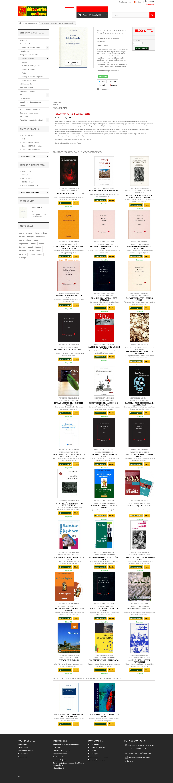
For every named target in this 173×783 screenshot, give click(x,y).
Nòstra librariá (58, 768)
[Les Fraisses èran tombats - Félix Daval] (139, 535)
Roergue (30, 236)
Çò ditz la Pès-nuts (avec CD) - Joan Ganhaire (69, 504)
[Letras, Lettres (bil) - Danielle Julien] (69, 381)
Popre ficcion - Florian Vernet (69, 349)
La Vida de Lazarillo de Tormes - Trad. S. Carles (68, 247)
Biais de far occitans (27, 91)
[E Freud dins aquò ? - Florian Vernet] (139, 432)
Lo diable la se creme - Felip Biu (69, 193)
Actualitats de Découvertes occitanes (66, 745)
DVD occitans (25, 98)
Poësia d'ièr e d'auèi (28, 69)
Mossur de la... (37, 207)
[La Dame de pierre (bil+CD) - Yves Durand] (69, 586)
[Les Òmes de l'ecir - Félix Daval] (104, 638)
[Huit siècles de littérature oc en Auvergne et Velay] (69, 432)
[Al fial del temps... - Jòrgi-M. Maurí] (104, 483)
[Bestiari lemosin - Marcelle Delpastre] (139, 327)
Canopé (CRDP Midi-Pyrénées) (32, 146)
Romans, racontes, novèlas (30, 66)
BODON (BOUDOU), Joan (30, 185)
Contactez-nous (125, 2)
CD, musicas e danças (28, 95)
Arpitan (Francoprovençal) (30, 109)
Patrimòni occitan (26, 87)
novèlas (22, 236)
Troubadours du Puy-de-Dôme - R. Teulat (68, 558)
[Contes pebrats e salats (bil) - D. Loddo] (104, 697)
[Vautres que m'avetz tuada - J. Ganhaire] (104, 586)
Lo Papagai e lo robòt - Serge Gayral (104, 247)
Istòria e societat (26, 84)
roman (41, 244)
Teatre (23, 73)
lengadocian (23, 244)
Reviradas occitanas (28, 80)
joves (36, 240)
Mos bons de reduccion (96, 760)
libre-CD (22, 247)
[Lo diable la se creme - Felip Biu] (69, 171)
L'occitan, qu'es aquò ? (61, 751)
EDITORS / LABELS (29, 129)
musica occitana (25, 240)
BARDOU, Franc (27, 178)
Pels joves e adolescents (29, 55)
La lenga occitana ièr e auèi (30, 47)
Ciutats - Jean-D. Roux (69, 660)
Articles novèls (23, 748)
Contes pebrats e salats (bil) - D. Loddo (104, 715)
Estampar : (105, 89)
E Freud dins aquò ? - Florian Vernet (139, 455)
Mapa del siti (22, 757)
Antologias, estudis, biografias (32, 77)
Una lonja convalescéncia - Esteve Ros (139, 247)
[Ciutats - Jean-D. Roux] (69, 638)
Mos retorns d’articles (96, 748)
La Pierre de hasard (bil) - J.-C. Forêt (69, 296)
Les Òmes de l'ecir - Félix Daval (104, 660)
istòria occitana (41, 233)
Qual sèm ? (57, 748)
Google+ (103, 85)
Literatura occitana (27, 58)
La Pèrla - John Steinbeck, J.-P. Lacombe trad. (139, 404)
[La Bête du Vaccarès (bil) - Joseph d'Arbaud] (104, 327)
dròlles (31, 251)
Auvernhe (22, 251)
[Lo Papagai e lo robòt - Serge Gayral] (104, 224)
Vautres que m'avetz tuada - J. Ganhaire (104, 609)
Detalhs (55, 104)
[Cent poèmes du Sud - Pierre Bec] (104, 171)
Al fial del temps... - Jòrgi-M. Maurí (104, 507)
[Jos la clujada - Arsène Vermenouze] (139, 638)
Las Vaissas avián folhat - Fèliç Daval (104, 558)
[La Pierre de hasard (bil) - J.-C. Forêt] (69, 276)
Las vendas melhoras (25, 751)
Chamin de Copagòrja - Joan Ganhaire (104, 299)
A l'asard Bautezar (28, 135)
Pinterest (114, 85)
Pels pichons (24, 51)
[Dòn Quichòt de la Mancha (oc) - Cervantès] (104, 381)
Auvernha (22, 254)
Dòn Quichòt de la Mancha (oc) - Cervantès (104, 404)
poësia (39, 254)
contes (38, 251)
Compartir (113, 81)
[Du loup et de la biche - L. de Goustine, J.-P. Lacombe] (139, 171)
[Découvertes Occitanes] (39, 11)
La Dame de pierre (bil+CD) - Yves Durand (69, 609)
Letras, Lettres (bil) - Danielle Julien (68, 404)
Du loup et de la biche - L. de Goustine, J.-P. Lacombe (139, 196)
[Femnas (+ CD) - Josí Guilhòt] (139, 483)
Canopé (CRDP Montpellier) (31, 149)
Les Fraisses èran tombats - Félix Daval (139, 558)
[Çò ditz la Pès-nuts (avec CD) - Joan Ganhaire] (69, 483)
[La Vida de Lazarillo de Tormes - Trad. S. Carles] (69, 224)
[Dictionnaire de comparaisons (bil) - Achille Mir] (69, 697)
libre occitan (41, 236)
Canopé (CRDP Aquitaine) (30, 142)
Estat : (99, 42)
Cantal (30, 247)
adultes (33, 244)
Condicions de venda (60, 757)
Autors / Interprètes (32, 165)
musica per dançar (26, 233)
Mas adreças (93, 754)
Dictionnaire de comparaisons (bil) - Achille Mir (68, 715)
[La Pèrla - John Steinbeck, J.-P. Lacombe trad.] (139, 381)
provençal (22, 258)
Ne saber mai (57, 102)
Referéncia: (101, 38)
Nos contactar (23, 754)
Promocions (22, 745)
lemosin (38, 247)
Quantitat (136, 40)
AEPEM (24, 139)
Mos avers (92, 751)
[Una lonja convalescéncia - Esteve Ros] (139, 224)
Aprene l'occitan (26, 44)
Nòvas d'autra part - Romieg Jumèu (139, 299)
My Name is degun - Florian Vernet (104, 455)
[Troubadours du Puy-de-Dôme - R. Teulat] (69, 535)
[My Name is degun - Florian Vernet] (104, 432)
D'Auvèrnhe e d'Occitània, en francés (30, 104)
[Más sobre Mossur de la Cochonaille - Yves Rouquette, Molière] (23, 212)
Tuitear (102, 81)
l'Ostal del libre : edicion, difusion (32, 120)
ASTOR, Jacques (27, 175)
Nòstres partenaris (60, 754)
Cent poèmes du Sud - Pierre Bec (104, 191)
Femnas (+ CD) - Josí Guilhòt (139, 506)
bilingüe (32, 254)
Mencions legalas (59, 760)
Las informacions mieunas (98, 757)
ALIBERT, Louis (27, 171)
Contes (24, 62)
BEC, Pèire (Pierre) (28, 182)
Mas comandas (93, 745)
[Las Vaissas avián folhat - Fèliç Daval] (104, 535)
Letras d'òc (106, 46)
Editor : (99, 46)
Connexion (150, 4)
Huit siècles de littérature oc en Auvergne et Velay (69, 455)
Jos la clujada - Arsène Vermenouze (139, 661)
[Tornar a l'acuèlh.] (20, 23)
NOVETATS (23, 40)
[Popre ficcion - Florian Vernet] (69, 327)
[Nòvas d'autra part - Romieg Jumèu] (139, 276)
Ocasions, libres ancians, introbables (29, 114)
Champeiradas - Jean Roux (139, 609)
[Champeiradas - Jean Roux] (139, 586)
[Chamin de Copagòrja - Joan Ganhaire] (104, 276)
